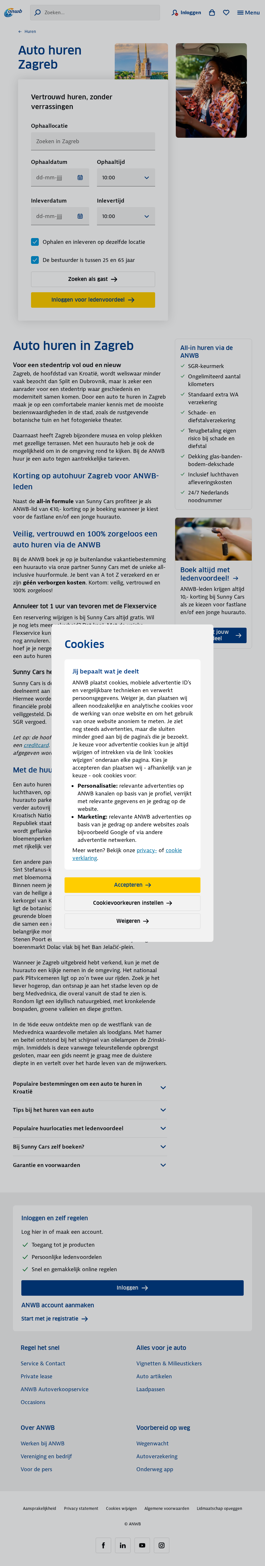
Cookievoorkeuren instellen (128, 903)
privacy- (147, 850)
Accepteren (128, 885)
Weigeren (128, 921)
